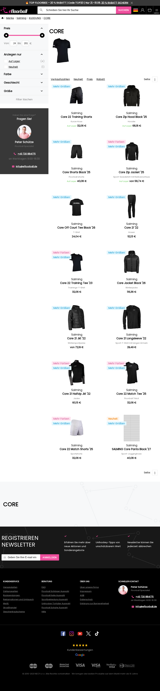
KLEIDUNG (35, 18)
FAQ (44, 587)
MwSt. (6, 603)
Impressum (86, 591)
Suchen (123, 10)
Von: (7, 43)
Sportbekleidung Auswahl (55, 599)
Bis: (20, 43)
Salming (21, 18)
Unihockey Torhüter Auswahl (56, 603)
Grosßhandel (10, 607)
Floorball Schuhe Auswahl (55, 607)
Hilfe (44, 611)
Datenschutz (86, 599)
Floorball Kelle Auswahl (53, 595)
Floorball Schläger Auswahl (55, 591)
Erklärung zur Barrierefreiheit (94, 603)
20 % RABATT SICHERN (114, 3)
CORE (47, 18)
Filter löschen (24, 99)
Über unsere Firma (89, 587)
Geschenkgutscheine (14, 611)
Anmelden (49, 557)
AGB (82, 595)
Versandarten (10, 587)
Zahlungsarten (10, 591)
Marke (10, 18)
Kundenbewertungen (80, 650)
